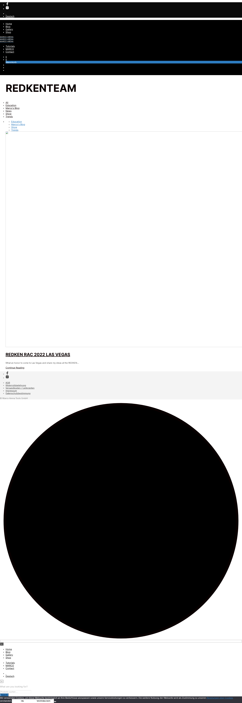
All (7, 102)
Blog (8, 26)
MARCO (10, 49)
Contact (10, 51)
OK (22, 701)
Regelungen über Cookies (220, 697)
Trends (9, 116)
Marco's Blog (12, 108)
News (8, 111)
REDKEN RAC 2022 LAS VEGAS (38, 354)
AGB (8, 382)
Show (8, 113)
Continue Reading (15, 367)
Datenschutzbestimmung (18, 393)
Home (9, 23)
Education (11, 105)
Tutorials (10, 46)
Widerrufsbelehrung (16, 385)
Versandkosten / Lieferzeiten (20, 388)
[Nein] (55, 701)
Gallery (9, 29)
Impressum (11, 390)
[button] (6, 56)
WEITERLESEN (43, 701)
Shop (8, 32)
